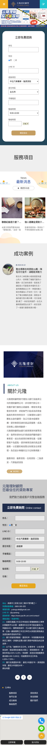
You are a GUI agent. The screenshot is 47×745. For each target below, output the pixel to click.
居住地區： (7, 546)
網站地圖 (6, 668)
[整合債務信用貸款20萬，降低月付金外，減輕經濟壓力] (8, 269)
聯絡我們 (13, 704)
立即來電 (11, 742)
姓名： (5, 518)
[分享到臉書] (23, 677)
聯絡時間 (12, 109)
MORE (16, 471)
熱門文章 (13, 697)
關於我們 (34, 700)
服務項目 (13, 693)
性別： (5, 525)
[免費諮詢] (43, 4)
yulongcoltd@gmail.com (20, 609)
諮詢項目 (12, 77)
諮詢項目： (7, 539)
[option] (23, 17)
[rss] (29, 677)
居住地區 (12, 88)
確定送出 (23, 133)
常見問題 (34, 697)
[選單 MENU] (4, 4)
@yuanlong (14, 613)
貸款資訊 (34, 693)
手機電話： (7, 554)
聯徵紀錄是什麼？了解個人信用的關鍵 (20, 222)
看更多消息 (24, 188)
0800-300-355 (20, 606)
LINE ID (11, 67)
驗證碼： (6, 569)
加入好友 (35, 742)
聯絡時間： (7, 561)
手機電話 (12, 98)
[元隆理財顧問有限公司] (23, 4)
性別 (10, 56)
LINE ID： (7, 531)
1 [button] (41, 25)
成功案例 (13, 700)
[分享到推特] (17, 677)
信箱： (5, 576)
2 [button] (45, 25)
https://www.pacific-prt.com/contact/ (25, 616)
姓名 (10, 46)
